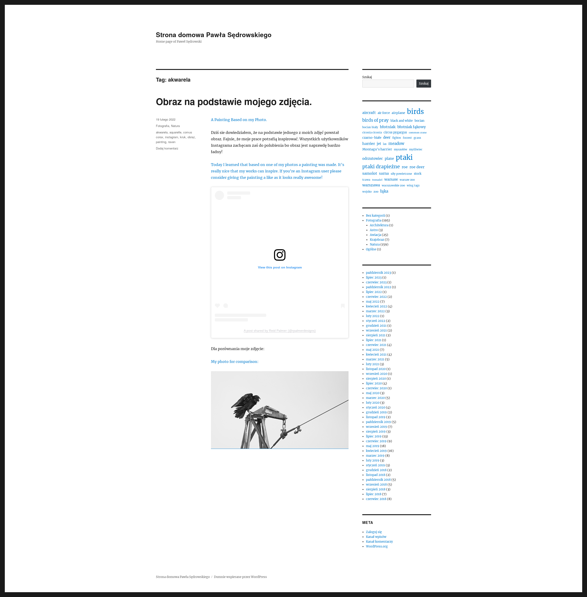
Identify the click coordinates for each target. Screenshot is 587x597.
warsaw (391, 179)
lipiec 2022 (374, 292)
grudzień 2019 (376, 412)
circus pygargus (395, 132)
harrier (368, 143)
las (385, 144)
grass (417, 137)
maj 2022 (372, 302)
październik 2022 (378, 287)
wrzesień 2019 (376, 427)
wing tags (413, 185)
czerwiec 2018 (376, 499)
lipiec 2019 (374, 436)
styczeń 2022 (375, 321)
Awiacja (375, 235)
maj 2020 (372, 393)
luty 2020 (372, 403)
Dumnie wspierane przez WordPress (240, 577)
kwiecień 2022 (376, 306)
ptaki (404, 157)
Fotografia (162, 126)
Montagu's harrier (377, 149)
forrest (407, 137)
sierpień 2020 (376, 379)
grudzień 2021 (376, 326)
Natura (175, 126)
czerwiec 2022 (376, 297)
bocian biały (370, 127)
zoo (376, 191)
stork (417, 173)
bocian (419, 121)
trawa (366, 179)
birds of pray (375, 120)
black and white (401, 120)
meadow (396, 143)
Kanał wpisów (376, 537)
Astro (374, 230)
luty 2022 (372, 316)
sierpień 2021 (375, 335)
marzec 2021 (375, 359)
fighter (396, 137)
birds (415, 111)
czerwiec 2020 (376, 388)
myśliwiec (415, 149)
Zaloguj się (374, 532)
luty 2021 (372, 364)
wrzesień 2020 (376, 374)
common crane (418, 132)
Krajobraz (377, 240)
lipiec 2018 (373, 494)
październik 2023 (378, 273)
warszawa (371, 185)
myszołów (400, 149)
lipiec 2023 (374, 277)
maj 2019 (372, 446)
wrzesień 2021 (376, 330)
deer (386, 137)
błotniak (388, 126)
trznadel (377, 179)
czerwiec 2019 (376, 441)
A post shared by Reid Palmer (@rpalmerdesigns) (280, 330)
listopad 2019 (375, 417)
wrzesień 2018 (376, 484)
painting (161, 142)
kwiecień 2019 (376, 451)
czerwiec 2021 (376, 345)
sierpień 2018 (375, 489)
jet (379, 143)
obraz (191, 137)
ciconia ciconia (372, 132)
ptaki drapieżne (381, 166)
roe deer (417, 167)
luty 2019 (372, 460)
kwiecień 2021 (376, 355)
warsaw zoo (407, 179)
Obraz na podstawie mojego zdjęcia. (234, 101)
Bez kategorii (375, 216)
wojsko (367, 191)
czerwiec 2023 (376, 282)
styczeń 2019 (375, 465)
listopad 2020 (376, 369)
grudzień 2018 (376, 470)
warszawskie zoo (393, 185)
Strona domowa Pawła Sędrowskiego (213, 34)
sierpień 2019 (376, 432)
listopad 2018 (375, 475)
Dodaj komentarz (167, 148)
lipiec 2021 (373, 340)
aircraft (369, 112)
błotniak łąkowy (411, 127)
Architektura (379, 225)
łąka (384, 191)
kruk (183, 137)
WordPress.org (377, 546)
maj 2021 (372, 350)
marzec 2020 (375, 398)
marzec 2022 (375, 311)
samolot (369, 173)
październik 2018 (378, 480)
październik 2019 (378, 422)
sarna (384, 173)
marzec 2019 (375, 456)
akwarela (162, 132)
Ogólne (371, 249)
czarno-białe (371, 138)
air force (384, 113)
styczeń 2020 (375, 407)
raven (171, 142)
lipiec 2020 (374, 383)
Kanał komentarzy (379, 542)
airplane (398, 113)
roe (405, 167)
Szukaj (367, 77)
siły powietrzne (401, 173)
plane (389, 158)
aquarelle (175, 132)
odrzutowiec (372, 158)
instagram (171, 137)
